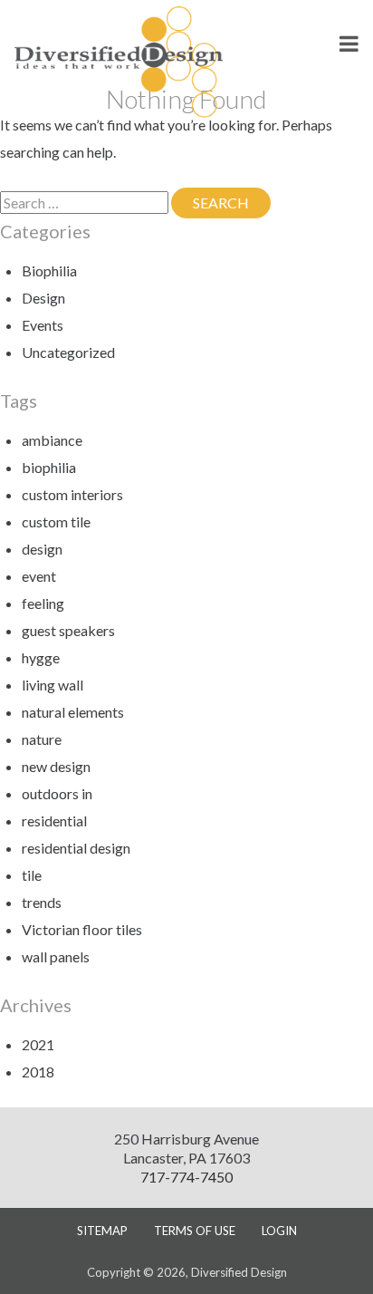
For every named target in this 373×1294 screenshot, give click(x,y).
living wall (52, 684)
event (39, 575)
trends (42, 902)
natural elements (73, 711)
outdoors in (57, 793)
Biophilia (49, 270)
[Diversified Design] (118, 60)
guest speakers (68, 630)
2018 (38, 1071)
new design (56, 766)
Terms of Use (194, 1230)
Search (232, 202)
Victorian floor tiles (82, 929)
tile (32, 875)
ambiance (52, 440)
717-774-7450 (186, 1176)
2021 (38, 1044)
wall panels (56, 956)
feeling (43, 603)
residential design (76, 847)
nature (42, 739)
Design (43, 297)
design (42, 548)
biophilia (49, 467)
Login (279, 1230)
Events (42, 324)
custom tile (56, 521)
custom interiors (72, 494)
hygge (41, 657)
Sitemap (102, 1230)
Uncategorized (68, 352)
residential (54, 820)
